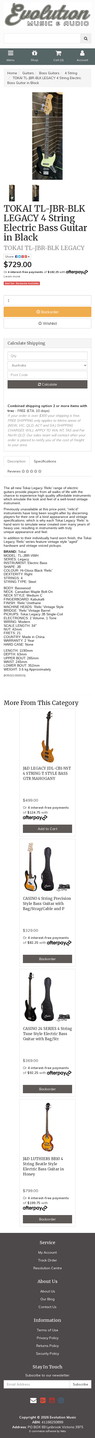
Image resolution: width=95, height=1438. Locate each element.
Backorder (49, 311)
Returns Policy (47, 1346)
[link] (43, 1400)
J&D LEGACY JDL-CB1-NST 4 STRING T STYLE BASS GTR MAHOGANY (47, 773)
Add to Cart (47, 829)
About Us (47, 1291)
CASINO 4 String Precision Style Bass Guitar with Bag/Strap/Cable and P (47, 903)
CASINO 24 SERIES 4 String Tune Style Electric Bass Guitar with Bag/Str (47, 1033)
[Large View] (12, 193)
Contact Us (47, 1307)
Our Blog (47, 1299)
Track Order (47, 1260)
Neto (63, 1431)
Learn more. (12, 276)
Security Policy (47, 1353)
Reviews (15, 471)
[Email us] (33, 1400)
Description (17, 461)
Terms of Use (47, 1330)
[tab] (17, 461)
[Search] (85, 38)
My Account (47, 1252)
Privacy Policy (47, 1338)
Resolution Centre (47, 1268)
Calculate (49, 384)
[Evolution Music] (47, 14)
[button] (47, 323)
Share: (10, 256)
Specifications (45, 461)
